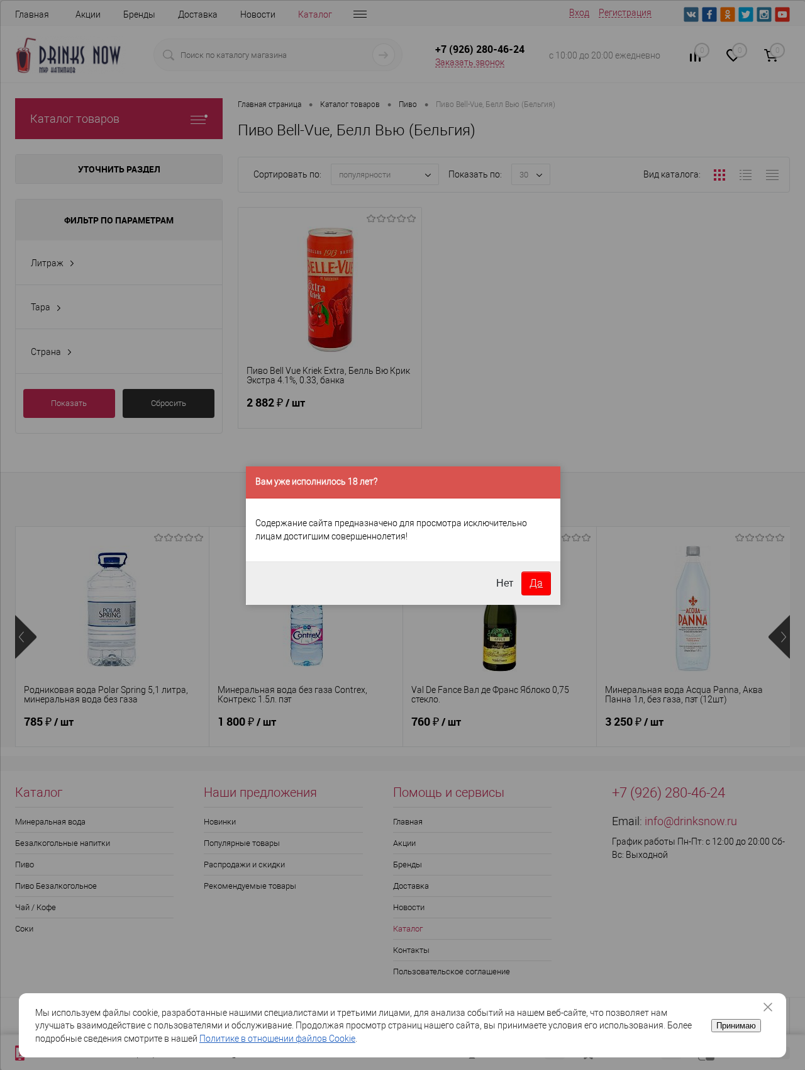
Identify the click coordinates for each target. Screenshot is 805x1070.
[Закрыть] (772, 1007)
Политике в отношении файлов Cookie (277, 1038)
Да (536, 583)
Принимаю (736, 1025)
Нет (504, 583)
